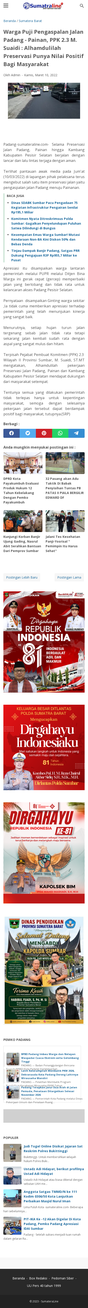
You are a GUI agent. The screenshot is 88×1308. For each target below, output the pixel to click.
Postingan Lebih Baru (21, 577)
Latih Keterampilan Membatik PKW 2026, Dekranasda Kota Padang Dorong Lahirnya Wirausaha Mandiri (49, 1074)
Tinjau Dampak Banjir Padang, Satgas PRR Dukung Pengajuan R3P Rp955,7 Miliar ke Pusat (45, 255)
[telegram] (76, 433)
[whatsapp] (60, 433)
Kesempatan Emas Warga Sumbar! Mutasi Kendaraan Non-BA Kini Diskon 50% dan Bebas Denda (45, 239)
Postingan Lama (69, 577)
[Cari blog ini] (82, 6)
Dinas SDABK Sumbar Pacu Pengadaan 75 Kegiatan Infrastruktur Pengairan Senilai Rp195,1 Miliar (44, 207)
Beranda (18, 1278)
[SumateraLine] (44, 6)
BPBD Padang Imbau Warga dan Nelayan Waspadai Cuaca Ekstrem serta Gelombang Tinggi (50, 1057)
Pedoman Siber (62, 1278)
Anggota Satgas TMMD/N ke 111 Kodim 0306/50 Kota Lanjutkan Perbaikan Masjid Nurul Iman (50, 1196)
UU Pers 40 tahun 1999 (44, 1285)
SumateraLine (49, 1301)
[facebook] (11, 433)
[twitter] (28, 433)
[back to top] (78, 1297)
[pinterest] (44, 433)
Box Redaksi (38, 1278)
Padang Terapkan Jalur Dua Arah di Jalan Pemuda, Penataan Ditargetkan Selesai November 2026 (49, 1091)
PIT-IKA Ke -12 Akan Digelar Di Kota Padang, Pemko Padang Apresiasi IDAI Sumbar (52, 1224)
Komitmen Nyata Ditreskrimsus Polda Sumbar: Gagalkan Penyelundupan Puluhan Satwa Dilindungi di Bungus (46, 223)
